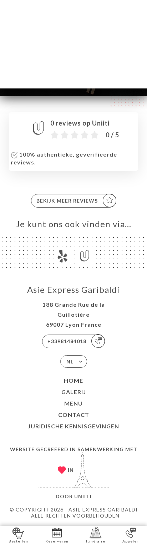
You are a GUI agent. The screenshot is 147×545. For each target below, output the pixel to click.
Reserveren (57, 541)
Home (73, 380)
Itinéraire (95, 541)
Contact (73, 414)
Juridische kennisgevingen (73, 426)
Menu (73, 403)
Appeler (130, 541)
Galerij (73, 391)
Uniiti (83, 496)
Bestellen (18, 541)
